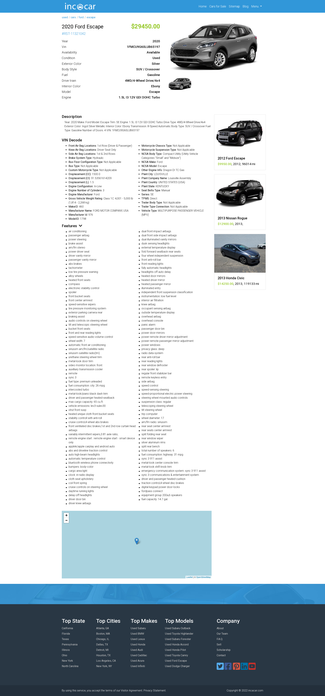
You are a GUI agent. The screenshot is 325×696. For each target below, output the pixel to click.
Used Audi (137, 650)
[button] (137, 541)
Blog (245, 6)
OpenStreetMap (203, 577)
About (220, 628)
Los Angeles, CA (106, 660)
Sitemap (234, 6)
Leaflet (189, 577)
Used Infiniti (138, 666)
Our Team (222, 633)
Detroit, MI (102, 650)
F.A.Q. (220, 639)
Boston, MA (103, 633)
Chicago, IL (102, 639)
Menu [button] (255, 6)
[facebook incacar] (228, 668)
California (67, 628)
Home (203, 6)
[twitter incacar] (220, 668)
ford (81, 17)
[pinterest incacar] (236, 668)
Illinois (66, 650)
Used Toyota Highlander (179, 633)
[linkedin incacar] (244, 668)
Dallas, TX (102, 644)
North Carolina (70, 666)
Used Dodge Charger (177, 666)
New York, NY (104, 666)
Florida (66, 633)
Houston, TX (103, 655)
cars (73, 17)
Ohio (64, 655)
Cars (217, 6)
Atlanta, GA (102, 628)
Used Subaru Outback (177, 628)
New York (67, 660)
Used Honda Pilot (175, 650)
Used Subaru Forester (178, 639)
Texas (65, 639)
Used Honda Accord (177, 644)
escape (91, 17)
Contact (221, 655)
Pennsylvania (70, 644)
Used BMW (137, 633)
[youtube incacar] (252, 668)
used (65, 17)
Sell (219, 644)
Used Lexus (138, 639)
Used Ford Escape (176, 660)
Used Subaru (138, 628)
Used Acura (137, 660)
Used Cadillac (139, 655)
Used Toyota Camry (176, 655)
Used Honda (138, 644)
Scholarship (224, 650)
